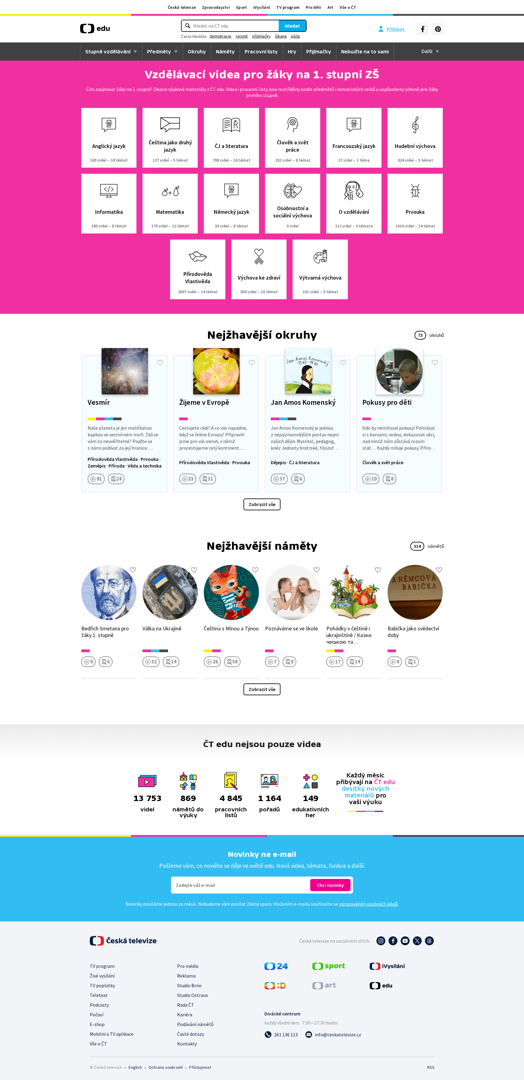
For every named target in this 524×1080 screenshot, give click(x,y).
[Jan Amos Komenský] (307, 424)
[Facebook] (423, 29)
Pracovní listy (261, 51)
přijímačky (261, 36)
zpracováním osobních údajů (368, 904)
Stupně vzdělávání (107, 51)
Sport (241, 7)
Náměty (225, 51)
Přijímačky (318, 51)
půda (295, 36)
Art (331, 7)
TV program (288, 7)
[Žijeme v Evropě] (216, 424)
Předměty (159, 51)
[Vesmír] (124, 424)
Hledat (292, 26)
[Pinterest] (438, 29)
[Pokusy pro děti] (399, 424)
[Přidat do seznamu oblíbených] (160, 363)
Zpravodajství (216, 7)
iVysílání (261, 7)
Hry (292, 51)
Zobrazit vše (262, 504)
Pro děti (313, 7)
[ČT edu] (95, 30)
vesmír (242, 36)
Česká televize (182, 7)
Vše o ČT (348, 7)
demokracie (220, 36)
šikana (281, 36)
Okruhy (197, 51)
